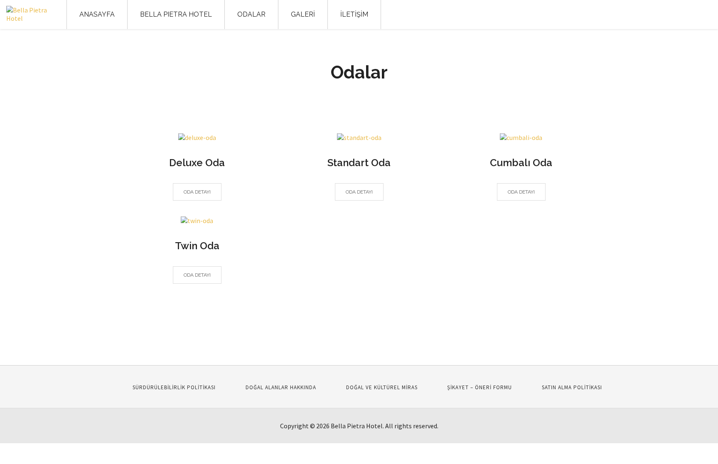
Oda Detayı (197, 192)
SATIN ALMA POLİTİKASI (572, 387)
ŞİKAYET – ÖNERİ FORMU (479, 387)
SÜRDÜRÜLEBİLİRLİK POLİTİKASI (174, 387)
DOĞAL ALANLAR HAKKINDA (281, 387)
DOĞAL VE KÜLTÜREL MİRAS (382, 387)
